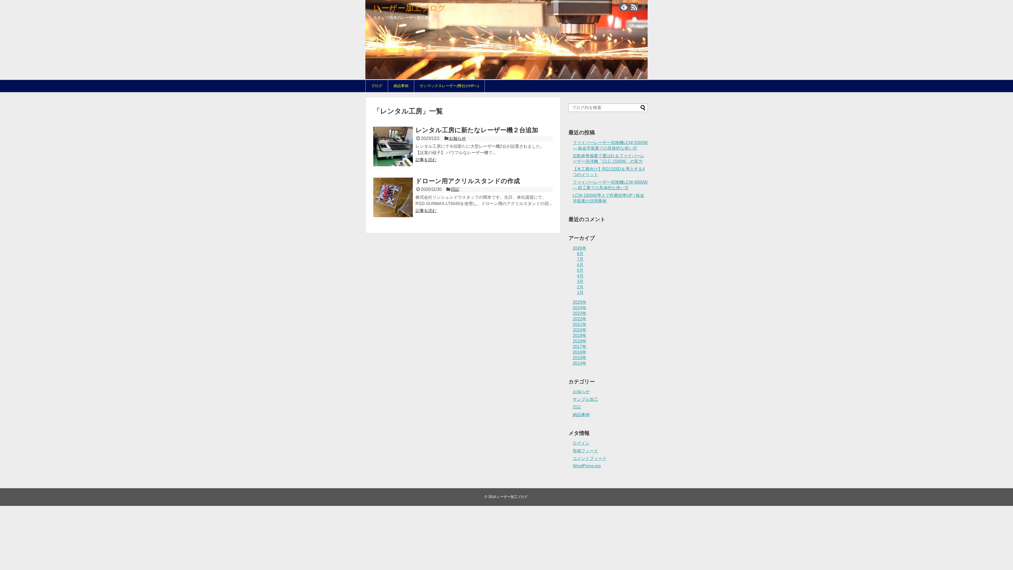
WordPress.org (587, 466)
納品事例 (401, 86)
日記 (455, 189)
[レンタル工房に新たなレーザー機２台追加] (393, 146)
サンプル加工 (585, 399)
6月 (580, 265)
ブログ (376, 86)
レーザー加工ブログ (409, 8)
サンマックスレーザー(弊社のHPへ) (449, 86)
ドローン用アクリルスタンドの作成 (467, 180)
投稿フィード (585, 451)
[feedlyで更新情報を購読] (624, 7)
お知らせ (457, 138)
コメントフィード (589, 458)
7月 (580, 259)
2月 (580, 287)
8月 (580, 253)
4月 (580, 276)
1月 (580, 292)
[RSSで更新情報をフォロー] (634, 7)
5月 (580, 270)
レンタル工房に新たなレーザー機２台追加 (476, 130)
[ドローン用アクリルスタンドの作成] (393, 197)
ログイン (581, 443)
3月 (580, 281)
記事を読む (426, 160)
